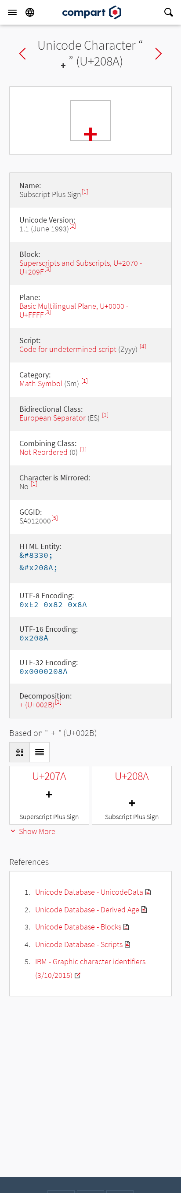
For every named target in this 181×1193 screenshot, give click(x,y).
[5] (54, 518)
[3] (47, 269)
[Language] (30, 12)
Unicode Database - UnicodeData (89, 892)
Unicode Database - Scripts (79, 944)
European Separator (52, 418)
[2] (72, 226)
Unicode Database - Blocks (78, 927)
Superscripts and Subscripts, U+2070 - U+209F (80, 267)
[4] (143, 346)
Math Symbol (40, 383)
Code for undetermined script (67, 349)
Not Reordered (43, 452)
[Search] (168, 12)
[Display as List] (39, 752)
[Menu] (12, 12)
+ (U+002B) (36, 704)
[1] (85, 191)
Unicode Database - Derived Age (87, 909)
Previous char (22, 53)
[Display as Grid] (19, 752)
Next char (158, 53)
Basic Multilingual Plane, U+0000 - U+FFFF (73, 310)
